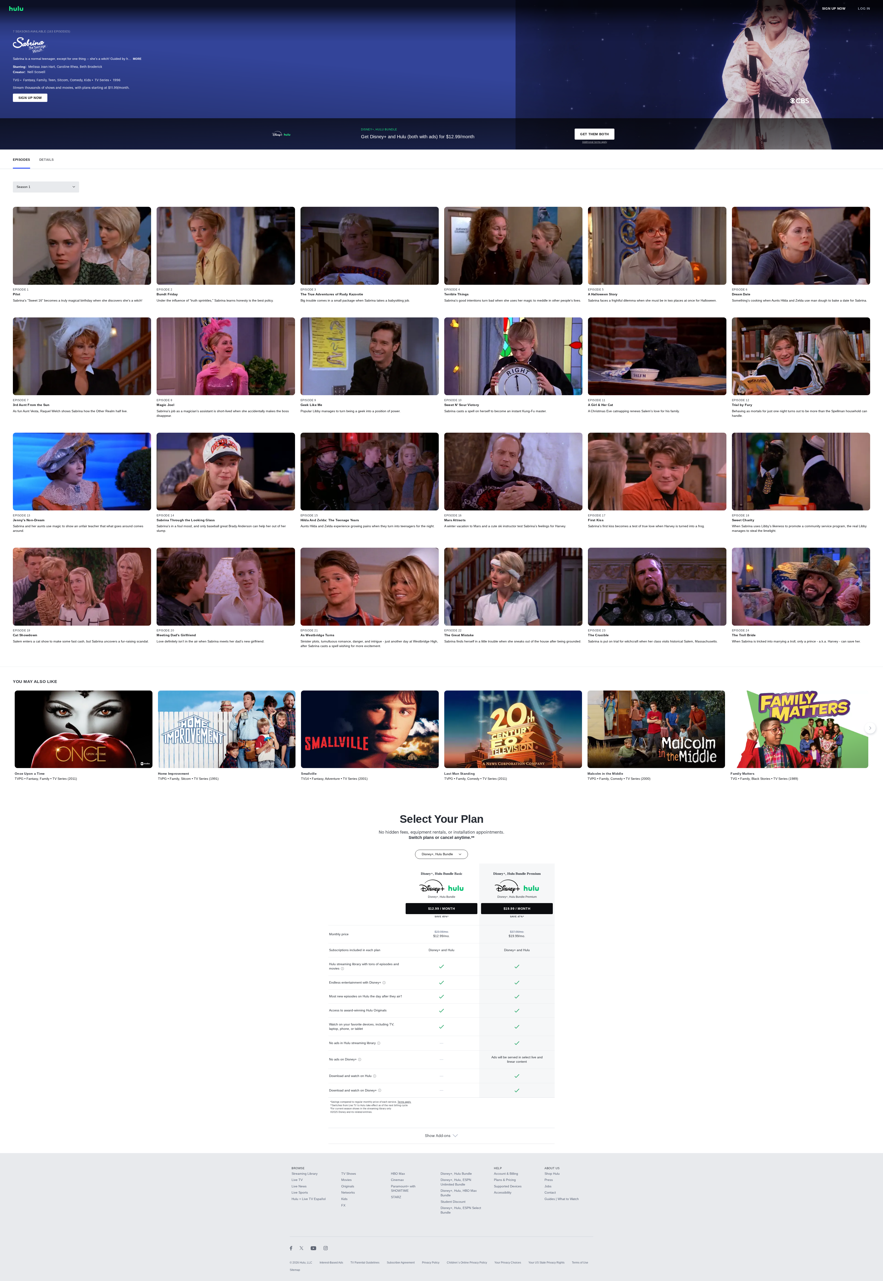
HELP (498, 1168)
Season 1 (23, 187)
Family (41, 80)
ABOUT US (552, 1168)
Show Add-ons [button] (437, 1136)
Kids (87, 80)
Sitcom (62, 80)
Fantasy (29, 80)
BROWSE (298, 1168)
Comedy (76, 80)
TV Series (102, 80)
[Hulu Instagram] (326, 1247)
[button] (21, 158)
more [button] (137, 58)
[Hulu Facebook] (295, 1247)
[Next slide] (870, 728)
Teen (51, 80)
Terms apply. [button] (404, 1102)
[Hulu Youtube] (317, 1247)
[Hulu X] (305, 1247)
